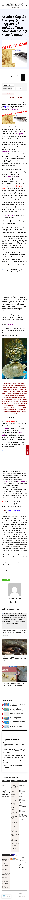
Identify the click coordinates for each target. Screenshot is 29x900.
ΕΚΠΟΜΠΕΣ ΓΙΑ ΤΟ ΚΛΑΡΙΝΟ (5, 870)
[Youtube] (24, 857)
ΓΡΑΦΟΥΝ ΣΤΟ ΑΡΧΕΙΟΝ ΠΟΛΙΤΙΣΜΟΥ (22, 810)
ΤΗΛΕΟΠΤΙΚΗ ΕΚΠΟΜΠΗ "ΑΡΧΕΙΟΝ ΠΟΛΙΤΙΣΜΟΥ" (14, 818)
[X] (22, 857)
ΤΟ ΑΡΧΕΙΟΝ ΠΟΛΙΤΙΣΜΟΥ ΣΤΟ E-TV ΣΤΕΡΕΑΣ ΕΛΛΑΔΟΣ (14, 811)
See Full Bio (13, 602)
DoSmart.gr (5, 894)
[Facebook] (20, 857)
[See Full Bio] (18, 602)
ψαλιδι (16, 693)
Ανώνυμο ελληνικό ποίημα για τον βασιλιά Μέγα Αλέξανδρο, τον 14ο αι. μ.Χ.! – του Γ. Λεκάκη (14, 744)
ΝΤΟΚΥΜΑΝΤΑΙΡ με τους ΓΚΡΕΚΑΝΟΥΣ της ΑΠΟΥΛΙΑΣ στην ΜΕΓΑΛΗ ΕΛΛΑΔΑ (15, 840)
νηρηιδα (24, 691)
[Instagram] (21, 857)
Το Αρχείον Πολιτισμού (21, 868)
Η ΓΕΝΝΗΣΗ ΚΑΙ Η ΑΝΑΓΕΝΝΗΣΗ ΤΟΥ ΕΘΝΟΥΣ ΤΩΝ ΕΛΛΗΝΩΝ (15, 824)
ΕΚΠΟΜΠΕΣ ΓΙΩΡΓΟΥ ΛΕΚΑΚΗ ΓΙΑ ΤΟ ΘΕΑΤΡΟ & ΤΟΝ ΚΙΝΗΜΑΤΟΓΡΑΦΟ (15, 848)
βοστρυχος (9, 691)
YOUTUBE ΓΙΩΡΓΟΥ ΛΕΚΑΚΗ (15, 797)
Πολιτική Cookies (23, 862)
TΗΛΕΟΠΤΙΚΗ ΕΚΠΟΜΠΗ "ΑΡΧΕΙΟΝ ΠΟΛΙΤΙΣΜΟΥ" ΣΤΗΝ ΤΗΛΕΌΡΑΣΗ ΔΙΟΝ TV (15, 804)
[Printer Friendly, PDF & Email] (6, 580)
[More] (23, 77)
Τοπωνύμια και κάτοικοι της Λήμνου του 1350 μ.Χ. (13, 761)
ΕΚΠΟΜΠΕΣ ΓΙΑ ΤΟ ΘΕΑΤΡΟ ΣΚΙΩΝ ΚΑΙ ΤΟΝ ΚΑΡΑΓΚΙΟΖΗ (6, 885)
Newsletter (27, 450)
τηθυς (11, 693)
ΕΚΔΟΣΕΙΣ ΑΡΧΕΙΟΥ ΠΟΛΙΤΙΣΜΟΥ (22, 790)
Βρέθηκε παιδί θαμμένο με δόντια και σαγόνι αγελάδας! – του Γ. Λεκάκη (14, 756)
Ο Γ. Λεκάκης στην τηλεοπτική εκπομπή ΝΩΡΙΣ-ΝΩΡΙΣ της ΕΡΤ (14, 787)
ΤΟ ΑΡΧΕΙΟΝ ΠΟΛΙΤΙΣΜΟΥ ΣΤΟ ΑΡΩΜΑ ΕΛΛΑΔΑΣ (15, 793)
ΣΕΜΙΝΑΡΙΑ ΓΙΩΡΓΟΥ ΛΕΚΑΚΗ (23, 794)
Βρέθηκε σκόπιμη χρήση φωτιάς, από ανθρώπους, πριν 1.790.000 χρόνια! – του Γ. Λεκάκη (14, 751)
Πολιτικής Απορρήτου (21, 865)
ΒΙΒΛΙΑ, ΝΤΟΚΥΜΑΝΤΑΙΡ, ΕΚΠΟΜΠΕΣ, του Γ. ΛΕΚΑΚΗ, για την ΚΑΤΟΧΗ (23, 816)
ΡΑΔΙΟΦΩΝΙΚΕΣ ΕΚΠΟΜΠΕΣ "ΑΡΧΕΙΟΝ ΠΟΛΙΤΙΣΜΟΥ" (5, 861)
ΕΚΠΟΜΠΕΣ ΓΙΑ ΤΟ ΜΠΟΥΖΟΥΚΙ (5, 866)
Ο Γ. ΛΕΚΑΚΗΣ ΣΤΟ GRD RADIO (5, 880)
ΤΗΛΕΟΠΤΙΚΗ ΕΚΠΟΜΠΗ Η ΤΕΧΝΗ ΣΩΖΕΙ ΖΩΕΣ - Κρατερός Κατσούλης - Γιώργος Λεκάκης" (15, 832)
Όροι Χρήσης (21, 860)
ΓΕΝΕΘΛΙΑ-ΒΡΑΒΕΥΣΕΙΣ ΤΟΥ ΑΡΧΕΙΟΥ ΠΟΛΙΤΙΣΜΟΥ (23, 798)
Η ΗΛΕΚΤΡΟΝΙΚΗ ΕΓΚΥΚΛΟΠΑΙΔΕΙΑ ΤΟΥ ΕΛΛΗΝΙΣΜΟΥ (14, 6)
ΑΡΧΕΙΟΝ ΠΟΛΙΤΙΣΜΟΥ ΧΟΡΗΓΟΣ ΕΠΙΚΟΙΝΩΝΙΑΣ (22, 804)
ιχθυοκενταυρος (17, 691)
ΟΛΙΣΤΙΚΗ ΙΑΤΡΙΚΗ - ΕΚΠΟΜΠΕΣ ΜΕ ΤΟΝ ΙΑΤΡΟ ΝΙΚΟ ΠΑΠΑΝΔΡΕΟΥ (6, 875)
